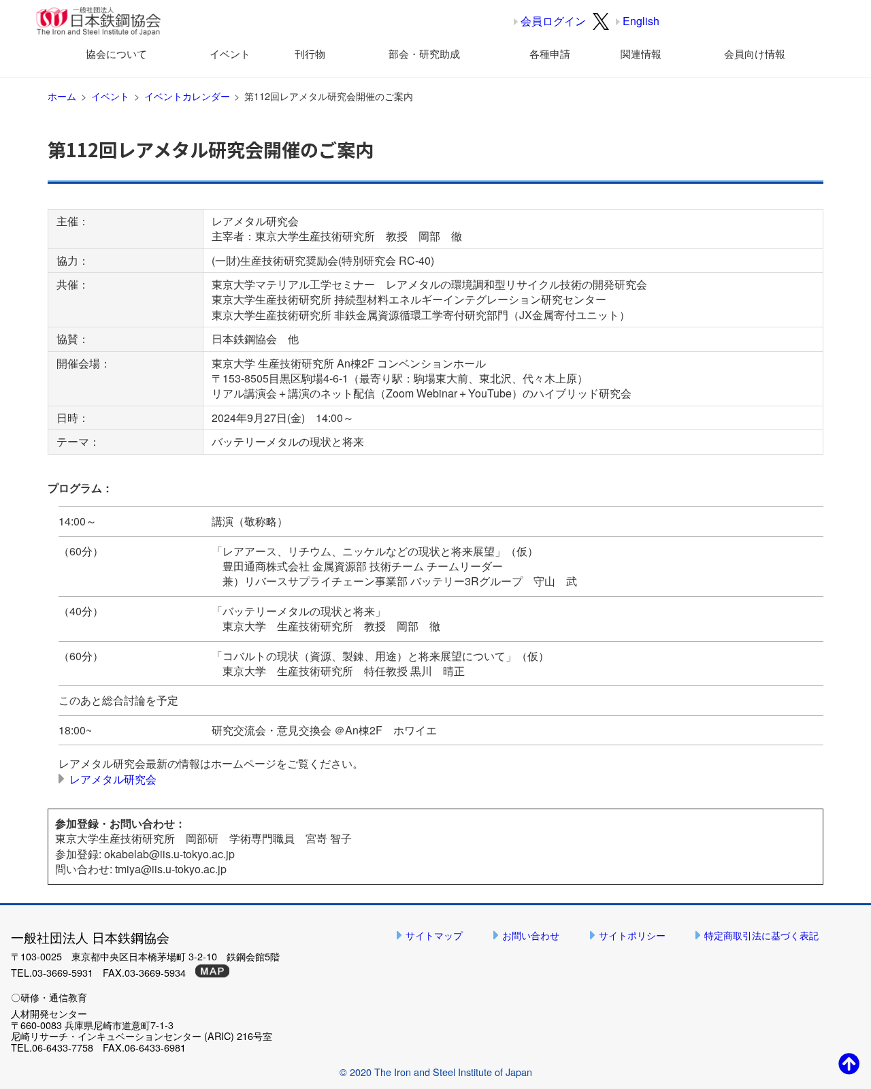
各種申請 (549, 53)
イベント (230, 53)
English (641, 21)
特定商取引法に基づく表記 (761, 935)
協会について (116, 53)
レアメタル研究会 (113, 779)
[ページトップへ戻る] (849, 1062)
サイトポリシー (632, 935)
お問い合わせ (530, 935)
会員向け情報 (754, 53)
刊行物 (310, 53)
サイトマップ (434, 935)
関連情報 (641, 53)
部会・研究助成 (424, 53)
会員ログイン (553, 21)
